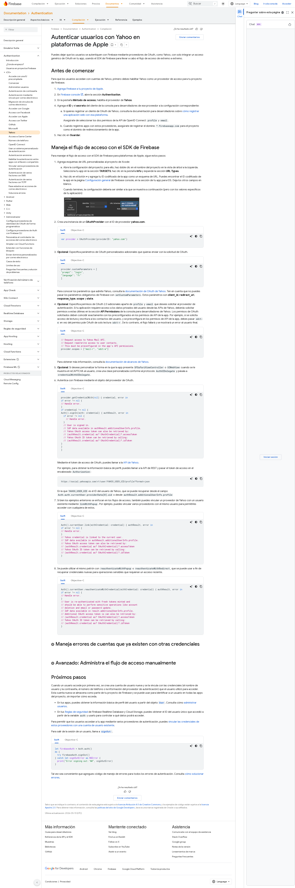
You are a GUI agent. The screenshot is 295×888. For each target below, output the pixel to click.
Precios (96, 3)
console (70, 94)
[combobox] (202, 3)
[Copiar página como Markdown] (121, 44)
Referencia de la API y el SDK (59, 837)
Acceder (286, 3)
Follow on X (113, 841)
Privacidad (65, 881)
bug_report (282, 12)
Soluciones (81, 3)
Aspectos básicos (39, 19)
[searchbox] (21, 29)
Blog (256, 3)
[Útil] (196, 29)
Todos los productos (160, 869)
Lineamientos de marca (183, 851)
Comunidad (135, 3)
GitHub (48, 851)
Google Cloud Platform (133, 869)
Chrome (98, 869)
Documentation (15, 13)
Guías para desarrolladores (58, 832)
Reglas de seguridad (76, 711)
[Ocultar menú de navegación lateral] (37, 882)
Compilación (38, 3)
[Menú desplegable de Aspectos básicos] (53, 19)
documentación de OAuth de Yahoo (145, 291)
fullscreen (287, 12)
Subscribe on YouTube (119, 846)
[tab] (62, 230)
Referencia (121, 19)
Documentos (112, 3)
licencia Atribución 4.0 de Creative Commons (139, 804)
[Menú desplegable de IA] (65, 19)
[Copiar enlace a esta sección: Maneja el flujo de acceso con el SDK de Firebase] (162, 148)
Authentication (42, 13)
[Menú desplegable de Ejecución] (68, 3)
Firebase (55, 29)
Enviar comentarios (189, 37)
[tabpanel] (130, 241)
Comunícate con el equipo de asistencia (191, 832)
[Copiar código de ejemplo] (201, 236)
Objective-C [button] (77, 230)
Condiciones (51, 881)
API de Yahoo (130, 462)
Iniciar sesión (271, 457)
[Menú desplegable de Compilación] (48, 3)
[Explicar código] (191, 236)
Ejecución (60, 3)
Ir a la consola (270, 3)
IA (61, 19)
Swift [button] (62, 230)
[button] (18, 48)
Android (84, 869)
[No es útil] (201, 29)
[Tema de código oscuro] (196, 236)
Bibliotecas (50, 846)
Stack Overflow (179, 837)
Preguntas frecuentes (182, 856)
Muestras (49, 841)
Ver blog (112, 832)
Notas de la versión (181, 846)
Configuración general (97, 180)
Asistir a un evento (117, 851)
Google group (179, 841)
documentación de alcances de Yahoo (126, 361)
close (292, 12)
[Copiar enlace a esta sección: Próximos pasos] (89, 677)
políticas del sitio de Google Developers (116, 807)
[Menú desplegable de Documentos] (122, 3)
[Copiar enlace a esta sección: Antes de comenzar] (98, 71)
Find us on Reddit (116, 837)
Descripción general (14, 19)
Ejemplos (137, 19)
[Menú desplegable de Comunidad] (144, 3)
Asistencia (156, 3)
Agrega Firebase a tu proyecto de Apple (80, 88)
